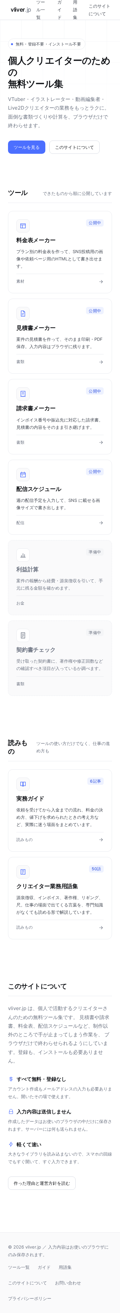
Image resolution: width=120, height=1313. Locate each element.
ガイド (44, 1267)
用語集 (65, 1267)
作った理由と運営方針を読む (42, 1183)
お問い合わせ (68, 1282)
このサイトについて (99, 9)
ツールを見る (27, 147)
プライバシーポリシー (29, 1298)
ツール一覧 (19, 1267)
